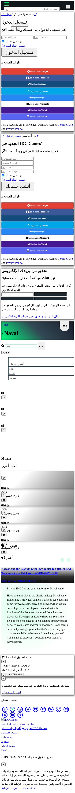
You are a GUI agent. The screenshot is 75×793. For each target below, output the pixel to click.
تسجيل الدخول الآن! (19, 136)
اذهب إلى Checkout (12, 674)
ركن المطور (7, 724)
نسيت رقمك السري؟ (13, 45)
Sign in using (39, 71)
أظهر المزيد (8, 434)
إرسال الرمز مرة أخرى (48, 316)
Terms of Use (65, 124)
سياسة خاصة (7, 737)
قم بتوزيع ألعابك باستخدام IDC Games (24, 728)
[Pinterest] (27, 709)
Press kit (5, 750)
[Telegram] (20, 715)
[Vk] (50, 709)
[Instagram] (20, 709)
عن (27, 724)
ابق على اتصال (14, 41)
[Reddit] (4, 715)
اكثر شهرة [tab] (14, 359)
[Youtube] (35, 709)
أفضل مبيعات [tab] (16, 364)
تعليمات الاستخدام (9, 733)
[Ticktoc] (58, 709)
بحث (41, 346)
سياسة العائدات (8, 746)
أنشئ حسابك (17, 186)
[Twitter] (12, 709)
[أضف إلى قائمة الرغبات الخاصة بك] (3, 397)
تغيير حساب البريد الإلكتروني (17, 316)
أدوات (15, 724)
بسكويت (5, 741)
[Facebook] (4, 709)
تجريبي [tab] (12, 377)
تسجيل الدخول (19, 52)
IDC (6, 324)
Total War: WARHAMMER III (18, 580)
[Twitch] (43, 709)
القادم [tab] (12, 373)
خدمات (22, 724)
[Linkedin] (12, 715)
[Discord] (66, 709)
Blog (32, 724)
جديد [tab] (11, 368)
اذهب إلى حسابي (11, 692)
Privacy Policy (14, 128)
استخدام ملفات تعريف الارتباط (18, 788)
